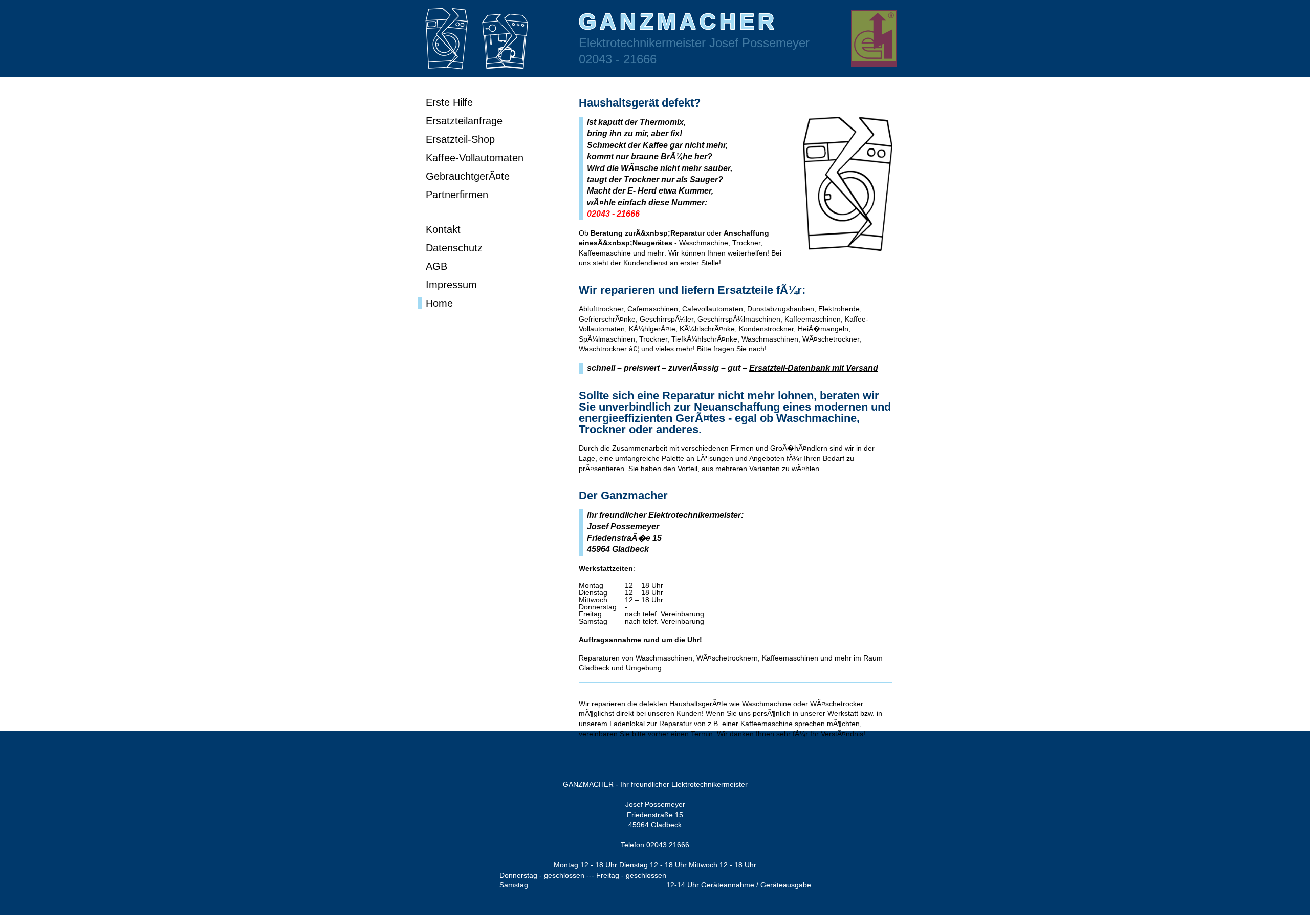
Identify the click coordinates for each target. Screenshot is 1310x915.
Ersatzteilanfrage (464, 120)
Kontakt (443, 229)
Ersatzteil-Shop (460, 139)
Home (439, 303)
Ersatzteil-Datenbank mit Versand (813, 368)
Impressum (451, 284)
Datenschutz (454, 247)
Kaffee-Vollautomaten (474, 157)
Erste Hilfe (449, 102)
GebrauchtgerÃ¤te (468, 176)
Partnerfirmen (457, 194)
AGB (436, 266)
